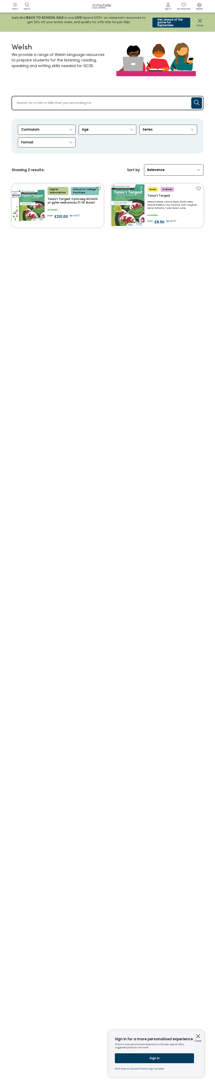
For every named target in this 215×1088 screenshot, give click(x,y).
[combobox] (47, 130)
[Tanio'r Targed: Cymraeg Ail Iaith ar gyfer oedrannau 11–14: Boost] (57, 206)
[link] (168, 6)
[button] (15, 6)
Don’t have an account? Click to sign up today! (139, 1068)
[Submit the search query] (196, 103)
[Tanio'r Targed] (157, 206)
